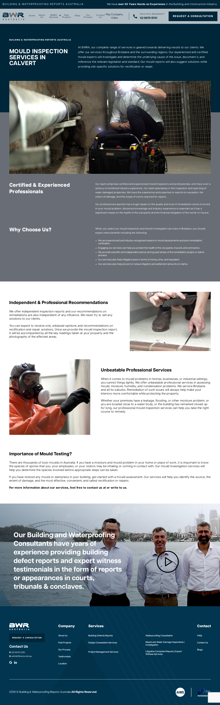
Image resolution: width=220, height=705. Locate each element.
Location (62, 664)
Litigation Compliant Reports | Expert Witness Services (164, 652)
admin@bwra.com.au (20, 656)
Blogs (200, 650)
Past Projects (66, 16)
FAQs (77, 16)
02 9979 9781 (17, 652)
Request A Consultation (193, 16)
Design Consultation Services (102, 643)
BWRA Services (53, 16)
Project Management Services (103, 652)
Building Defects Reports (100, 636)
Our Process (88, 16)
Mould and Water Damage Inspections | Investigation (165, 643)
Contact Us (100, 16)
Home (32, 16)
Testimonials (64, 657)
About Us (42, 16)
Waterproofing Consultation (159, 636)
